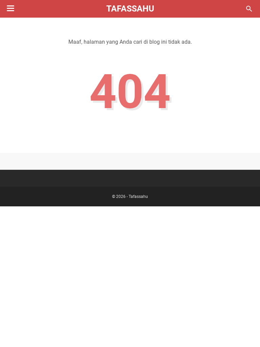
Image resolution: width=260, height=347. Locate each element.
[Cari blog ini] (249, 9)
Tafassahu (130, 9)
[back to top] (246, 332)
